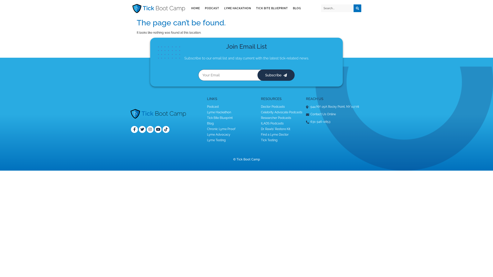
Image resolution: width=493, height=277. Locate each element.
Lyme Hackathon (237, 8)
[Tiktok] (166, 129)
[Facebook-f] (134, 129)
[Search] (357, 8)
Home (195, 8)
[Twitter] (142, 129)
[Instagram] (150, 129)
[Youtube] (158, 129)
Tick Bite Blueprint (272, 8)
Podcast (212, 8)
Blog (297, 8)
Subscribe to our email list (205, 58)
